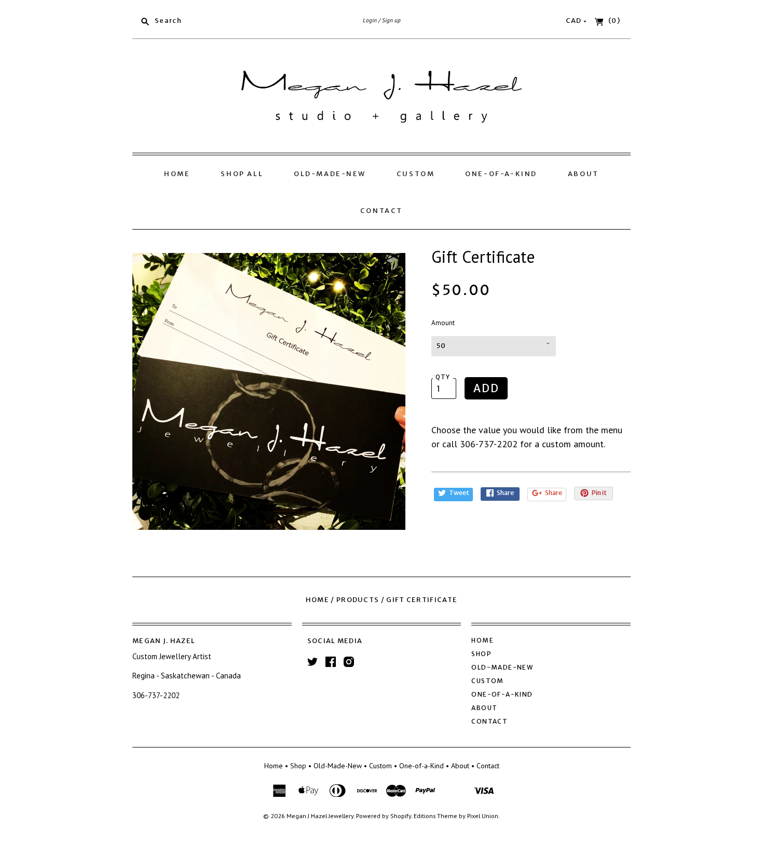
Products (357, 599)
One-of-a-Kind (501, 173)
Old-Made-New (330, 173)
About (583, 173)
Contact (381, 210)
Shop (481, 654)
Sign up (391, 20)
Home (177, 173)
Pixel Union (482, 815)
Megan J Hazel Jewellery (320, 815)
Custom (416, 173)
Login (370, 20)
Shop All (242, 173)
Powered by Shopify (383, 815)
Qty (443, 377)
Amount (443, 322)
